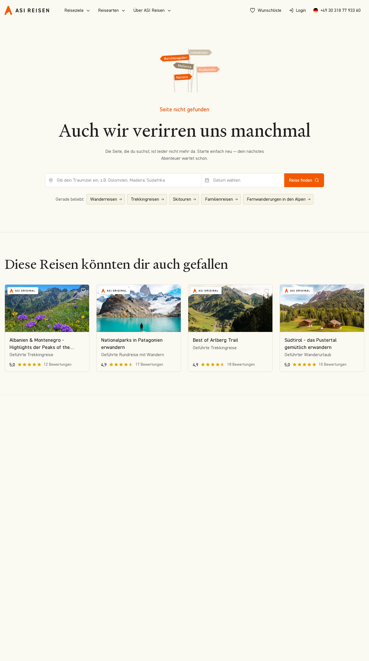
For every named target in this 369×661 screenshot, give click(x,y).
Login (301, 10)
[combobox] (123, 180)
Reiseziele (74, 10)
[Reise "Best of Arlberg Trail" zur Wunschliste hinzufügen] (266, 290)
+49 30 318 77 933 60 (340, 10)
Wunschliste (269, 10)
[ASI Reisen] (27, 10)
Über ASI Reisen (149, 10)
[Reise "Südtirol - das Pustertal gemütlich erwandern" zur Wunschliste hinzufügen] (358, 290)
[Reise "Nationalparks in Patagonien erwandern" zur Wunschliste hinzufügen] (175, 290)
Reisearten (108, 10)
